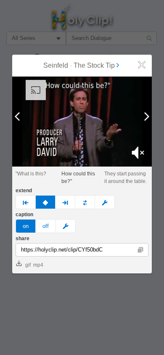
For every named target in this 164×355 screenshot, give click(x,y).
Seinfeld (55, 65)
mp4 (38, 265)
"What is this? (31, 174)
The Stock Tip (94, 65)
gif (28, 265)
